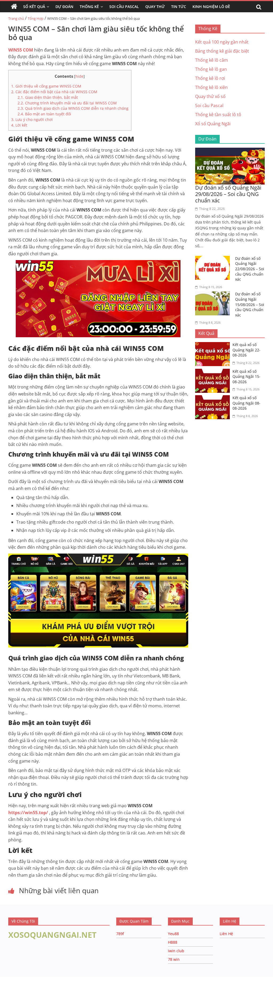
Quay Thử (155, 6)
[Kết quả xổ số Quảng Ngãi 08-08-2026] (213, 398)
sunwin (65, 992)
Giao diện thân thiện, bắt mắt (48, 97)
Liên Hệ (226, 933)
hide (79, 76)
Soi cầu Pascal (209, 105)
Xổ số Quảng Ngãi (213, 124)
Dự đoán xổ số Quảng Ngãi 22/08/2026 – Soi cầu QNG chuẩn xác (249, 269)
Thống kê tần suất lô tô (218, 114)
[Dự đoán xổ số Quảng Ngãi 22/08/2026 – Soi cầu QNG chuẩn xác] (213, 259)
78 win (174, 959)
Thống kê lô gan (211, 69)
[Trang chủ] (14, 6)
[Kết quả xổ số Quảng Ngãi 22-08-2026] (213, 345)
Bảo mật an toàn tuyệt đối (44, 113)
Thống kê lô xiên (211, 87)
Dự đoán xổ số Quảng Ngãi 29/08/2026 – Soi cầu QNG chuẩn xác (228, 194)
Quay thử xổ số (210, 96)
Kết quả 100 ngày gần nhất (221, 42)
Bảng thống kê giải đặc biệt (222, 51)
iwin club (176, 950)
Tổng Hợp (35, 18)
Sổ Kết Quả (34, 6)
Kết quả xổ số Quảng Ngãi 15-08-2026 (246, 376)
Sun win (34, 986)
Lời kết (19, 125)
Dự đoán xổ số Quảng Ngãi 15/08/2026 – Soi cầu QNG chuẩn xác (249, 304)
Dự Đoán (64, 6)
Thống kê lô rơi (210, 78)
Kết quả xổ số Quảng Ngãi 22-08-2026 (246, 350)
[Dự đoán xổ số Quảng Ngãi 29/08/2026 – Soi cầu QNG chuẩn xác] (230, 151)
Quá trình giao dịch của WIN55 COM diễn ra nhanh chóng (73, 108)
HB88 (172, 942)
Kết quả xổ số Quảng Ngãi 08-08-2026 (246, 403)
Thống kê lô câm (211, 60)
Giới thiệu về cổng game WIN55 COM (46, 86)
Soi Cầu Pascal (124, 6)
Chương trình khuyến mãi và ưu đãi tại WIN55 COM (67, 102)
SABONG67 (11, 986)
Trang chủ (16, 18)
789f (120, 933)
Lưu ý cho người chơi (32, 119)
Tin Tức (178, 6)
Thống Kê (89, 6)
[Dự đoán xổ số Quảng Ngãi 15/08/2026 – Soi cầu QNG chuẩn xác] (213, 294)
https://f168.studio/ (51, 979)
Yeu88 (173, 933)
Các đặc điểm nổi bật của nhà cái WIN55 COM (54, 91)
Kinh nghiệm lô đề (211, 6)
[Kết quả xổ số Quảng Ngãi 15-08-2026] (213, 372)
